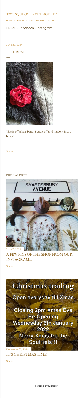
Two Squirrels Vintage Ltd (31, 14)
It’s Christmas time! (26, 354)
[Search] (75, 6)
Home (11, 28)
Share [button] (9, 151)
